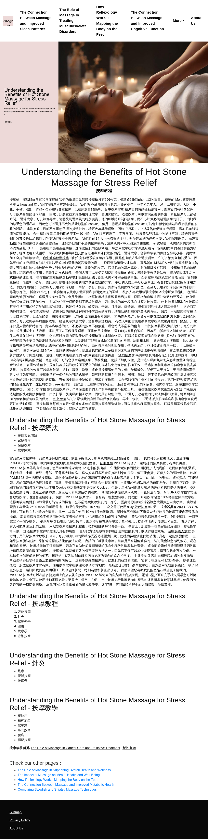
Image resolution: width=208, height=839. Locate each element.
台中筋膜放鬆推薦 (56, 258)
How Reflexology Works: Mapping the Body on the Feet (107, 20)
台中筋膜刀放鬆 (179, 531)
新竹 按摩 (129, 748)
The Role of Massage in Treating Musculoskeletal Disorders (73, 21)
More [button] (177, 21)
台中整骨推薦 (108, 482)
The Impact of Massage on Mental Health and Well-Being (59, 775)
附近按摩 (140, 507)
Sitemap (16, 812)
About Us (196, 20)
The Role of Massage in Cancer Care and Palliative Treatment (75, 748)
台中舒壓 (106, 463)
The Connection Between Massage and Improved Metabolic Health (66, 784)
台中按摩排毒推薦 (114, 580)
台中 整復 (59, 399)
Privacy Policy (20, 820)
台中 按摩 (167, 301)
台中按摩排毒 (114, 209)
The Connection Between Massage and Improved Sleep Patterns (35, 20)
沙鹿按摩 (124, 355)
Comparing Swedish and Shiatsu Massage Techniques (57, 789)
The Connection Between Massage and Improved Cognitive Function (147, 20)
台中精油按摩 (43, 233)
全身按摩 (147, 277)
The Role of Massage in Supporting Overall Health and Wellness (64, 770)
